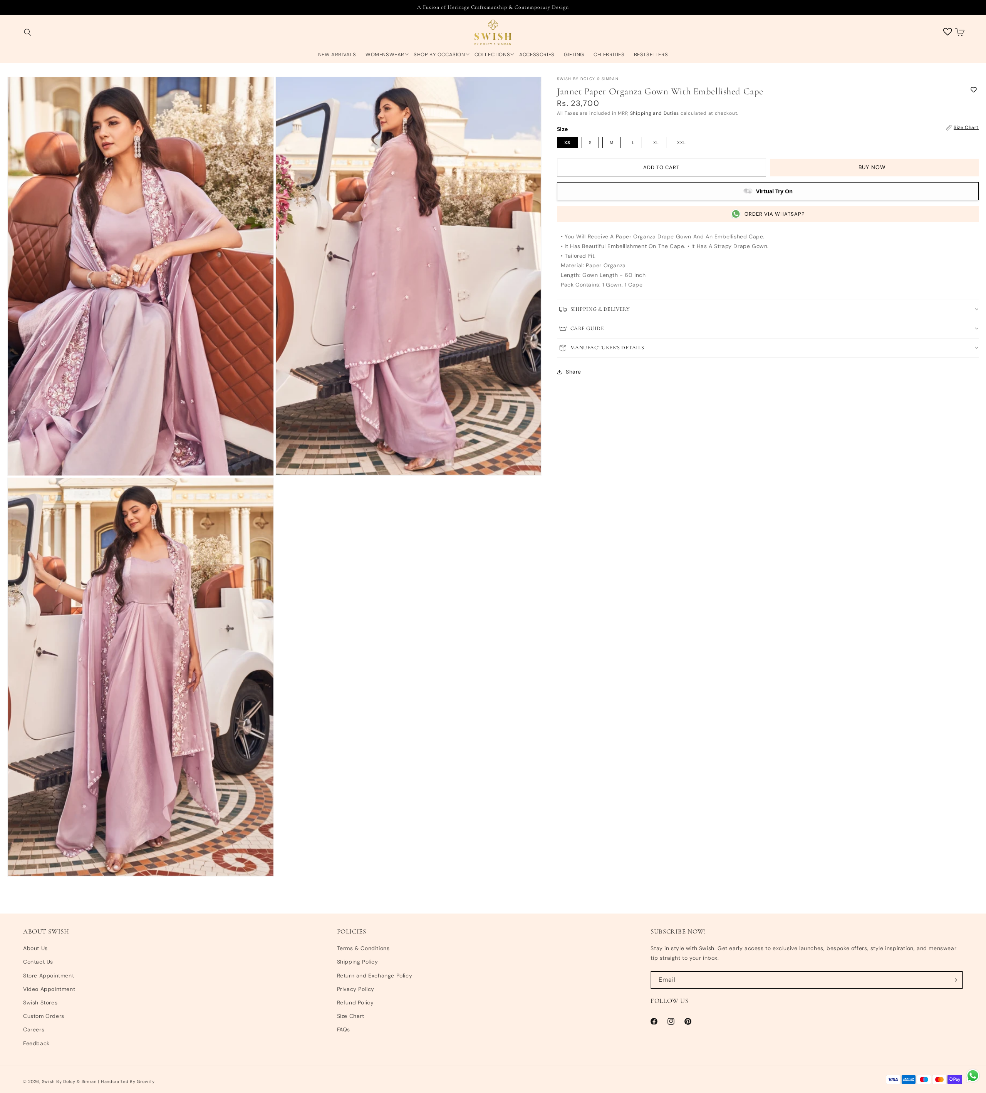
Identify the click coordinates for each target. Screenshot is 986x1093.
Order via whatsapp (775, 214)
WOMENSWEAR (385, 55)
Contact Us (38, 961)
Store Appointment (48, 975)
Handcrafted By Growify (127, 1081)
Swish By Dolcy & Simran (69, 1081)
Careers (33, 1029)
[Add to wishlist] (974, 89)
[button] (27, 32)
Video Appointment (49, 989)
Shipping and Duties (654, 113)
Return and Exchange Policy (375, 975)
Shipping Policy (357, 961)
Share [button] (573, 371)
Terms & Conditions (363, 948)
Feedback (36, 1043)
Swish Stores (40, 1002)
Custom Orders (43, 1016)
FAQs (343, 1029)
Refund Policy (355, 1002)
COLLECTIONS (492, 55)
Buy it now (874, 167)
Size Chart (350, 1016)
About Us (35, 948)
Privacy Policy (355, 989)
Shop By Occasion (439, 55)
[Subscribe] (954, 980)
